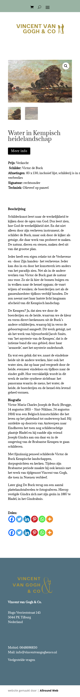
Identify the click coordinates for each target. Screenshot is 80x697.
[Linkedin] (26, 519)
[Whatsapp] (42, 519)
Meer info (19, 151)
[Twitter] (19, 519)
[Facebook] (11, 519)
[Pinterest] (34, 519)
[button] (65, 65)
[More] (49, 519)
